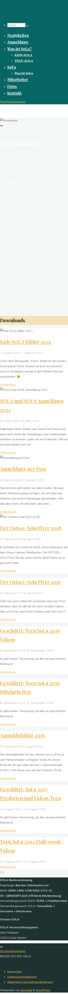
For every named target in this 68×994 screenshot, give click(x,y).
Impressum (14, 971)
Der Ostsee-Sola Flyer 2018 (30, 528)
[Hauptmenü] (1, 125)
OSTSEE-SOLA (13, 107)
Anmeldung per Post (23, 469)
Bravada (26, 990)
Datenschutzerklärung (21, 976)
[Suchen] (27, 26)
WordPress (43, 990)
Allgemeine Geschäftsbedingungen (29, 982)
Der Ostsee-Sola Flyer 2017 (30, 582)
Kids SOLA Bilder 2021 (25, 341)
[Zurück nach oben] (1, 946)
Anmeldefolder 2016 (22, 735)
